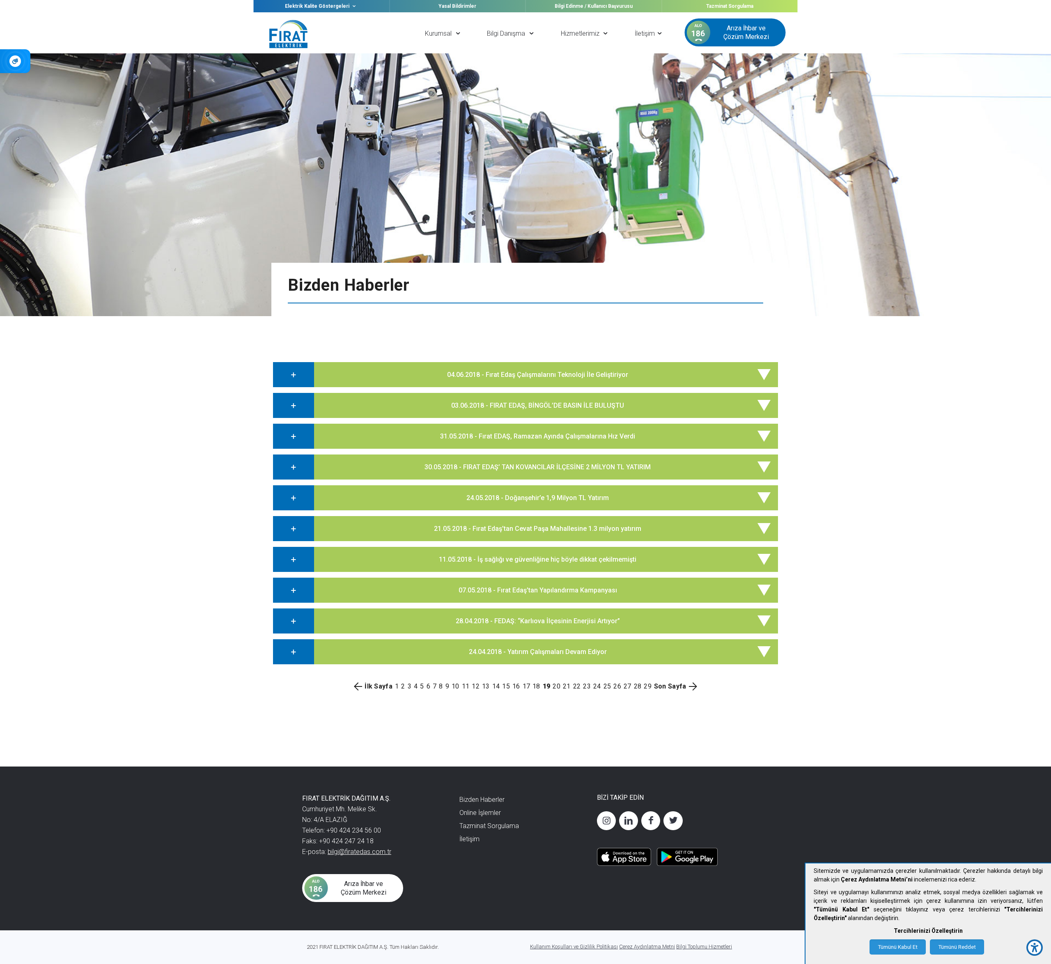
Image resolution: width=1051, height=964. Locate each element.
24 (597, 686)
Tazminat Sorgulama (729, 6)
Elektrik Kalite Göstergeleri (318, 6)
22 (577, 686)
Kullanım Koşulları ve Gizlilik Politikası (574, 946)
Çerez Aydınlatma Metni (647, 946)
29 (648, 686)
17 (526, 686)
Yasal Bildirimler (457, 6)
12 (476, 686)
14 (496, 686)
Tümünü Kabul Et (898, 947)
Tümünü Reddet (957, 947)
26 (617, 686)
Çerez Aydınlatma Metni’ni (877, 879)
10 (455, 686)
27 (627, 686)
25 (607, 686)
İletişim (469, 839)
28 (638, 686)
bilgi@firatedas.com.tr (359, 852)
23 (587, 686)
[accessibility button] (1034, 947)
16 (516, 686)
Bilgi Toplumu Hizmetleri (704, 946)
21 (567, 686)
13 (486, 686)
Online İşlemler (480, 813)
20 (556, 686)
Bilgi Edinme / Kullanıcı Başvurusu (594, 6)
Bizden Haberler (482, 799)
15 (506, 686)
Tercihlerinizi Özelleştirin (928, 930)
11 (466, 686)
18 (536, 686)
